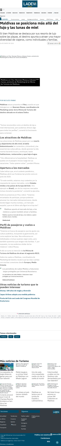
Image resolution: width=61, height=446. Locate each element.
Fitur (10, 336)
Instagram (24, 423)
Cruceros (43, 12)
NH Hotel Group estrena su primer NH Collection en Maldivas (53, 396)
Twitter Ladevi (25, 416)
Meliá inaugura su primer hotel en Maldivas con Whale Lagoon (22, 375)
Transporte (29, 12)
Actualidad (3, 416)
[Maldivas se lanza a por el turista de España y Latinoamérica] (38, 387)
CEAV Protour (49, 19)
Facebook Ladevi (24, 419)
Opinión (50, 12)
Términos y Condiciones (7, 444)
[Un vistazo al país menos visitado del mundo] (22, 387)
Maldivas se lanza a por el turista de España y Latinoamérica (37, 396)
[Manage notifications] (57, 442)
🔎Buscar (55, 12)
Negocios (15, 12)
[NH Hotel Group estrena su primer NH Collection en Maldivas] (54, 387)
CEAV (56, 19)
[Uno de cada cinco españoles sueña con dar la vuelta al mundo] (38, 367)
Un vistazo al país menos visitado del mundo (22, 394)
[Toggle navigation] (3, 10)
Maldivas (3, 336)
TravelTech (22, 12)
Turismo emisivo (15, 19)
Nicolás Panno (10, 100)
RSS (48, 441)
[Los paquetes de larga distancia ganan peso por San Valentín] (7, 367)
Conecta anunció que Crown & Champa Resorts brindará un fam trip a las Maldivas (6, 400)
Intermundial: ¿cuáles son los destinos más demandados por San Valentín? (54, 376)
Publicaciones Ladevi (36, 416)
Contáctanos (45, 438)
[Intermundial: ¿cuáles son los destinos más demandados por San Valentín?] (54, 367)
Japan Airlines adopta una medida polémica (17, 294)
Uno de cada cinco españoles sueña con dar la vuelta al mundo (38, 375)
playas (17, 336)
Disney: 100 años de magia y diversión (15, 290)
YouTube (23, 429)
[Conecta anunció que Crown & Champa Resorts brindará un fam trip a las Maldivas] (7, 388)
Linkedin (23, 426)
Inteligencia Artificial (32, 19)
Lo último (8, 12)
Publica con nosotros (42, 435)
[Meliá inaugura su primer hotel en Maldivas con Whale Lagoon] (22, 367)
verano (23, 19)
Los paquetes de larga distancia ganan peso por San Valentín (6, 375)
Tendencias (37, 12)
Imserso (42, 19)
